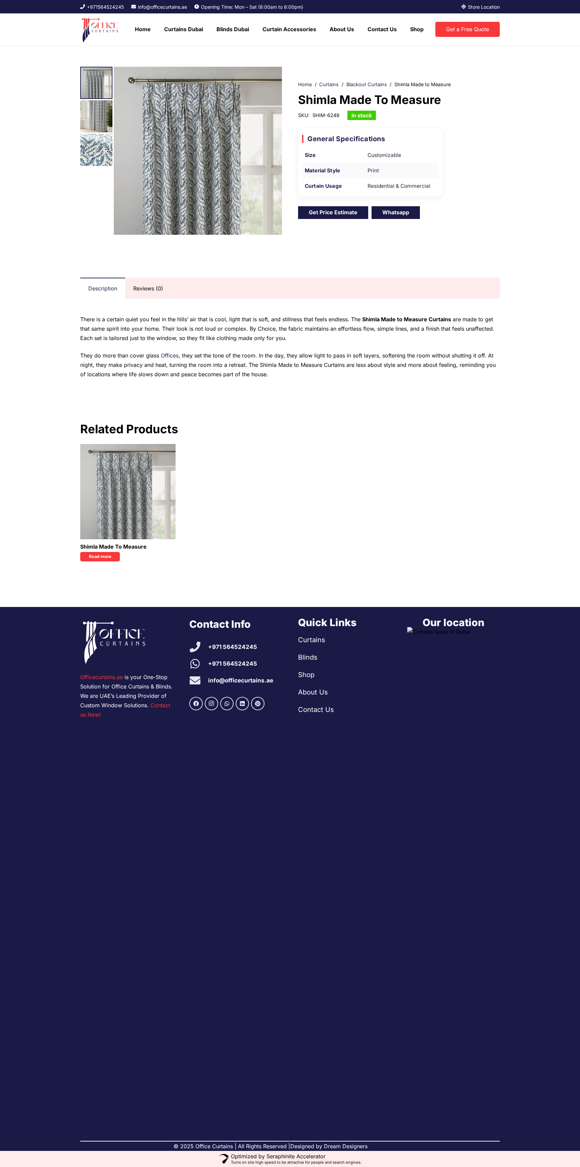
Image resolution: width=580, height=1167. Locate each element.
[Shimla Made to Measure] (128, 491)
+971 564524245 (232, 647)
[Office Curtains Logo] (101, 29)
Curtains (329, 84)
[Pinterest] (257, 703)
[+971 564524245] (198, 647)
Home (305, 84)
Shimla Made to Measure (113, 546)
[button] (206, 29)
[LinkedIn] (242, 703)
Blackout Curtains (366, 84)
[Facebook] (196, 703)
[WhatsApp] (227, 703)
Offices (170, 355)
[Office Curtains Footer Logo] (117, 641)
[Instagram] (211, 703)
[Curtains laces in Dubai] (453, 878)
